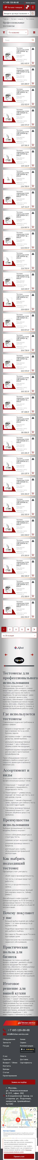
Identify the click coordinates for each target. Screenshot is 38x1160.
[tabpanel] (19, 654)
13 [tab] (17, 665)
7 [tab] (11, 665)
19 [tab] (24, 665)
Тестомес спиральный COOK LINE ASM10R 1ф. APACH (22, 255)
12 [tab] (16, 665)
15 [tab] (20, 665)
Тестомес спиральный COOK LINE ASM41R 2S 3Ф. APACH (23, 460)
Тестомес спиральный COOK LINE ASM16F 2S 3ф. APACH (22, 276)
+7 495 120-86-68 (11, 2)
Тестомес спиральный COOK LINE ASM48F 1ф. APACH (22, 50)
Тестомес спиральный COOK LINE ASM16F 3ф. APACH (22, 358)
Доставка (24, 1059)
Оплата (23, 1056)
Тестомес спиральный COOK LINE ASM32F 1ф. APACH (22, 235)
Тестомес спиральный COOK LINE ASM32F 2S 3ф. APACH (22, 71)
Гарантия (7, 1059)
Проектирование (10, 1075)
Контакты (7, 1066)
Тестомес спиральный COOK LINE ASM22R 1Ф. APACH (22, 112)
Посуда (6, 1045)
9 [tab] (13, 665)
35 (28, 629)
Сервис (23, 1042)
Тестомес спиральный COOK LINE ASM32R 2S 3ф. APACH (23, 522)
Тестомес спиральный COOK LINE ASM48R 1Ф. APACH (22, 481)
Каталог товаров (17, 19)
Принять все (19, 1156)
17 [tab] (22, 665)
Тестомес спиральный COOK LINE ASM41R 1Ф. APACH (22, 542)
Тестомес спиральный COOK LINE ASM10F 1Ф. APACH (22, 399)
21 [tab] (26, 665)
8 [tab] (12, 665)
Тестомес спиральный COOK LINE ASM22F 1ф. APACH (22, 337)
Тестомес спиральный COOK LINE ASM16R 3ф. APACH (22, 153)
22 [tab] (28, 665)
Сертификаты (26, 1062)
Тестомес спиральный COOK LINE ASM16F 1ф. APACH (22, 378)
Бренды (6, 1069)
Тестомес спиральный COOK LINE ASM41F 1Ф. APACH (22, 91)
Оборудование (9, 1039)
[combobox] (17, 32)
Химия (22, 1039)
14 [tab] (19, 665)
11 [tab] (15, 665)
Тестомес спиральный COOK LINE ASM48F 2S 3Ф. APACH (23, 583)
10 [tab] (14, 665)
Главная (6, 19)
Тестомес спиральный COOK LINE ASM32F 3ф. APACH (22, 194)
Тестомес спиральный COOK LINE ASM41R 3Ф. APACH (22, 563)
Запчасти (7, 1042)
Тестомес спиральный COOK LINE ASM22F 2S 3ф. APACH (23, 214)
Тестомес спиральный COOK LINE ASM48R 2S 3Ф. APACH (23, 440)
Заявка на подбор (19, 1082)
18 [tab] (23, 665)
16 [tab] (21, 665)
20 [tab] (25, 665)
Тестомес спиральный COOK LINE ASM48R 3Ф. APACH (22, 501)
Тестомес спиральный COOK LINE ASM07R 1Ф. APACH (22, 296)
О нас (5, 1056)
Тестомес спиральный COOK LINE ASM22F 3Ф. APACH (22, 317)
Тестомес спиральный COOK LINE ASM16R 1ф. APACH (22, 173)
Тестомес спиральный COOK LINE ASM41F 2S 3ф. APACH (23, 604)
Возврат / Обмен (10, 1062)
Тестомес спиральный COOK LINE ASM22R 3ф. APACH (22, 132)
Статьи (6, 1072)
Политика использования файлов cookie (18, 1151)
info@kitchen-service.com (17, 1034)
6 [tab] (10, 665)
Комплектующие (26, 1045)
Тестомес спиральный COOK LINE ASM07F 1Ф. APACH (22, 419)
